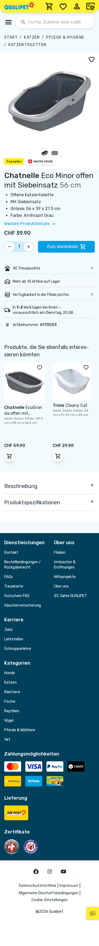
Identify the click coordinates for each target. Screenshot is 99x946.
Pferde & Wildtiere (19, 730)
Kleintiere (12, 692)
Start (11, 37)
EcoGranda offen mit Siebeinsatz (23, 413)
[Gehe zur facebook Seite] (36, 871)
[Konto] (77, 6)
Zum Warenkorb (62, 246)
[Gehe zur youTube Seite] (63, 871)
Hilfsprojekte (65, 577)
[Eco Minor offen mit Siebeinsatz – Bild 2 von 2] (55, 154)
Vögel (8, 720)
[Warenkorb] (49, 6)
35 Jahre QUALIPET (70, 596)
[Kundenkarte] (90, 6)
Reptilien (11, 711)
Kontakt (11, 552)
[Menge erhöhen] (28, 246)
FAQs (8, 577)
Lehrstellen (13, 639)
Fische (9, 701)
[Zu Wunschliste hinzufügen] (91, 59)
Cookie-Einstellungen (49, 900)
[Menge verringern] (9, 246)
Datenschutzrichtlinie (37, 885)
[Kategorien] (8, 22)
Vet (7, 739)
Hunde (9, 673)
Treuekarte (13, 586)
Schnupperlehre (17, 648)
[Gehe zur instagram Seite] (49, 871)
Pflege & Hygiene (65, 37)
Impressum (68, 885)
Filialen (59, 552)
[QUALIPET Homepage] (19, 6)
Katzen (32, 37)
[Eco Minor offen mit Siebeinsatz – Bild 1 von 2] (45, 154)
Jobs (8, 629)
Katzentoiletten (27, 45)
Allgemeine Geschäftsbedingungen (48, 893)
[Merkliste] (63, 6)
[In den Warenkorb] (9, 456)
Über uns (61, 586)
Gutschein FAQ (16, 596)
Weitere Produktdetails (27, 223)
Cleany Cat (70, 405)
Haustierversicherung (22, 605)
